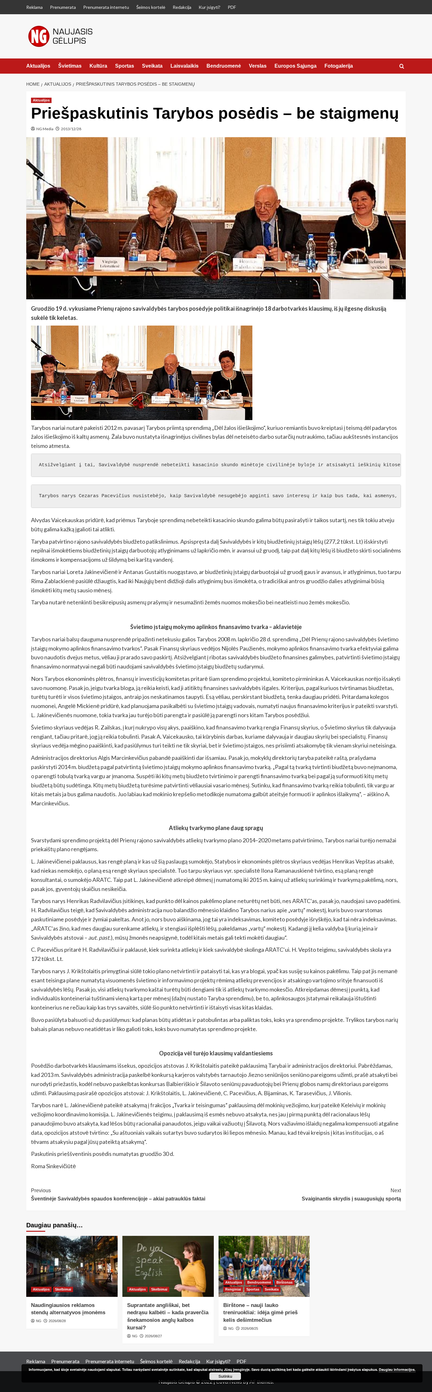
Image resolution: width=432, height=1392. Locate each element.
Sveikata (152, 66)
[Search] (402, 66)
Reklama (34, 7)
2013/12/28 (71, 128)
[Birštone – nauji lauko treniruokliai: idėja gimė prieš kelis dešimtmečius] (264, 1266)
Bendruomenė (224, 66)
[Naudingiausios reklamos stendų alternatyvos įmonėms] (72, 1266)
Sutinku (225, 1376)
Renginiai (233, 1289)
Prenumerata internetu (106, 7)
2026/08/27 (153, 1336)
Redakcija (182, 7)
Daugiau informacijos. (397, 1369)
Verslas (258, 66)
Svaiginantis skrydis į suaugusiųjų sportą (351, 1194)
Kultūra (98, 66)
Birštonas (284, 1282)
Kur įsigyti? (209, 7)
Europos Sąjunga (296, 66)
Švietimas (70, 66)
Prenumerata (63, 7)
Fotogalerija (338, 66)
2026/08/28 (57, 1321)
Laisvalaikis (184, 66)
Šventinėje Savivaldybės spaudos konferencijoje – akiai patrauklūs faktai (118, 1194)
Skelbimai (63, 1289)
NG (38, 1321)
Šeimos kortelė (150, 7)
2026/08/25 (249, 1328)
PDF (232, 7)
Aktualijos (38, 66)
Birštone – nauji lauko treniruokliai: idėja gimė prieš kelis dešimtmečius (260, 1312)
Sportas (124, 66)
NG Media (44, 128)
